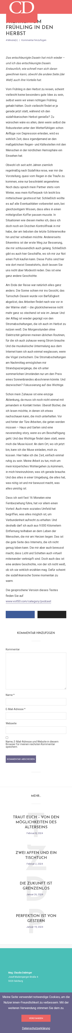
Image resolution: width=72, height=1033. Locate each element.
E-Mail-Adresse (15, 709)
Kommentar (13, 649)
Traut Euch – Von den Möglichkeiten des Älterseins (36, 822)
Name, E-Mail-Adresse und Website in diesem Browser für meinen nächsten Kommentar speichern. (32, 744)
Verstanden (36, 1019)
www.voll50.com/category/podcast (28, 601)
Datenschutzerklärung (36, 1028)
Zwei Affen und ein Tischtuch (36, 855)
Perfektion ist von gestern (36, 918)
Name (10, 695)
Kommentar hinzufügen (33, 40)
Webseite (11, 723)
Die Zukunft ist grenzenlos (36, 886)
